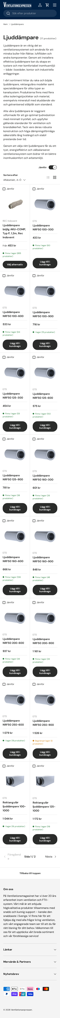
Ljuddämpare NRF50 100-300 (43, 227)
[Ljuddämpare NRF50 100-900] (45, 291)
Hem (5, 24)
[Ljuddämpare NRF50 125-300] (15, 372)
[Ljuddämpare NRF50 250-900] (45, 699)
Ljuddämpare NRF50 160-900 (43, 559)
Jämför (42, 167)
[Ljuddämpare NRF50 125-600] (45, 372)
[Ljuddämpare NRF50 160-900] (45, 536)
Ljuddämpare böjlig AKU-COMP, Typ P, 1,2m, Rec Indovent (14, 231)
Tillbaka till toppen (30, 873)
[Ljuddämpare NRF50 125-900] (15, 454)
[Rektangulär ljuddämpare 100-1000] (15, 781)
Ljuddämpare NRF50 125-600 (43, 396)
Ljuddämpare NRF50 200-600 (13, 641)
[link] (12, 857)
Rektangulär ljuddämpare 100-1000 (14, 806)
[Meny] (54, 5)
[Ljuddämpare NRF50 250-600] (15, 699)
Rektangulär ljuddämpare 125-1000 (44, 806)
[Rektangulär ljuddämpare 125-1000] (45, 781)
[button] (47, 5)
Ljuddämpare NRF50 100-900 (43, 314)
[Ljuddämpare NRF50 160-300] (45, 454)
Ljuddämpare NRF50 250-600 (13, 722)
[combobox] (30, 13)
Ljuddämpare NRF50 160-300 (43, 477)
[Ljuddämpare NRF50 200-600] (15, 618)
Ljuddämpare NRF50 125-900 (13, 477)
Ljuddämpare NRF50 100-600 (13, 314)
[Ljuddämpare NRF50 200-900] (45, 618)
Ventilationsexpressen (21, 1009)
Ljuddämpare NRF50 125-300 (13, 395)
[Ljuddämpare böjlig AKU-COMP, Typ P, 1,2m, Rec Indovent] (15, 204)
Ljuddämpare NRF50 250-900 (43, 723)
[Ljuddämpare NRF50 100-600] (15, 291)
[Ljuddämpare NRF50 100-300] (45, 204)
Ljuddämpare (17, 24)
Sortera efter (10, 175)
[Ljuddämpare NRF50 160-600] (15, 536)
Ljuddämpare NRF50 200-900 (43, 641)
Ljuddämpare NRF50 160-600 (13, 559)
